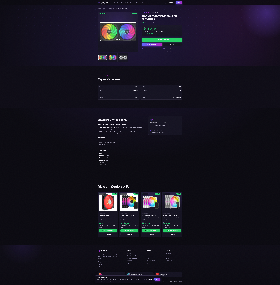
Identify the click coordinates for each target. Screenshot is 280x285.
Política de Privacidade (117, 281)
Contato (142, 2)
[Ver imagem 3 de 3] (123, 57)
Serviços (119, 2)
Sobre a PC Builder (151, 263)
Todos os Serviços (151, 260)
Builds (126, 2)
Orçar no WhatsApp (163, 39)
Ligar (167, 255)
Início (114, 2)
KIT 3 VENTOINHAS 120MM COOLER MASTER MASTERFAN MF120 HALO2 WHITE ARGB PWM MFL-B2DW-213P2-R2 (150, 216)
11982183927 (102, 264)
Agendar (179, 2)
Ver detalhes (108, 234)
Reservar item (152, 44)
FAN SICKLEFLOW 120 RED (106, 215)
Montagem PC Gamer (132, 258)
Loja (131, 2)
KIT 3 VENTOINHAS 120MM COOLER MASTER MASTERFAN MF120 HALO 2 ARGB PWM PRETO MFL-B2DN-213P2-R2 (129, 216)
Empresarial (129, 263)
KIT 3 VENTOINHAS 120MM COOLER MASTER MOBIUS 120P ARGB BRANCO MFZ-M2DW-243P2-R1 (171, 216)
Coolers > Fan (110, 8)
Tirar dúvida (173, 44)
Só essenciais (149, 279)
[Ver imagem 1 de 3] (102, 57)
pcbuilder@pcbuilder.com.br (106, 266)
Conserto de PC (130, 253)
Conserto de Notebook (132, 255)
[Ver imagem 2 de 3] (113, 57)
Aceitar (157, 279)
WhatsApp (168, 253)
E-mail (167, 258)
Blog (137, 2)
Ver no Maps (169, 260)
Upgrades (129, 260)
